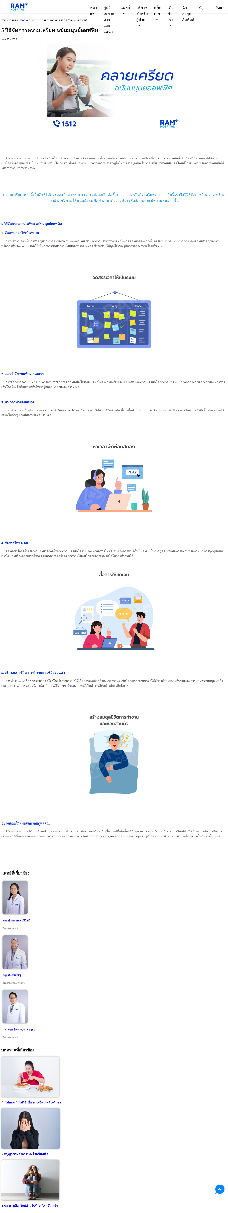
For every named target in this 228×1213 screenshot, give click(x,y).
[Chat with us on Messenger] (220, 1189)
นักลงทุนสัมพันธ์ (188, 14)
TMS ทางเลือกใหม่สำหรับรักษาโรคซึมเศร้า (30, 1205)
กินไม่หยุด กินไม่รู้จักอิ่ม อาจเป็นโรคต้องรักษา (31, 1102)
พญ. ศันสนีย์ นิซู (12, 975)
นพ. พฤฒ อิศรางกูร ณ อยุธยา (20, 1029)
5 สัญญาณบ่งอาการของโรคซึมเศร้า (25, 1154)
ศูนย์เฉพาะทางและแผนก (108, 20)
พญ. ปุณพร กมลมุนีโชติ (16, 920)
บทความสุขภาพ (28, 20)
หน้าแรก (6, 20)
